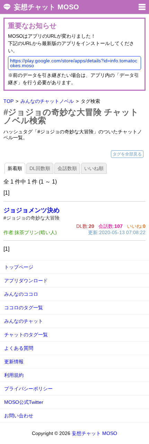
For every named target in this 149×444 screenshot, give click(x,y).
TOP (8, 101)
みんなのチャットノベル (47, 101)
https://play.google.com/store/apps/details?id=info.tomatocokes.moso (73, 63)
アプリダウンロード (26, 280)
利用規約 (14, 375)
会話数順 (67, 168)
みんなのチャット (23, 321)
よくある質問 (18, 348)
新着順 (15, 168)
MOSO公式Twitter (23, 402)
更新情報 (14, 361)
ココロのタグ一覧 (23, 307)
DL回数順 (39, 168)
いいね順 (94, 168)
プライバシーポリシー (28, 388)
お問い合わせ (18, 415)
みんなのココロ (21, 294)
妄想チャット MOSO (46, 6)
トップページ (18, 267)
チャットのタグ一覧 (26, 334)
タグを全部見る (127, 154)
